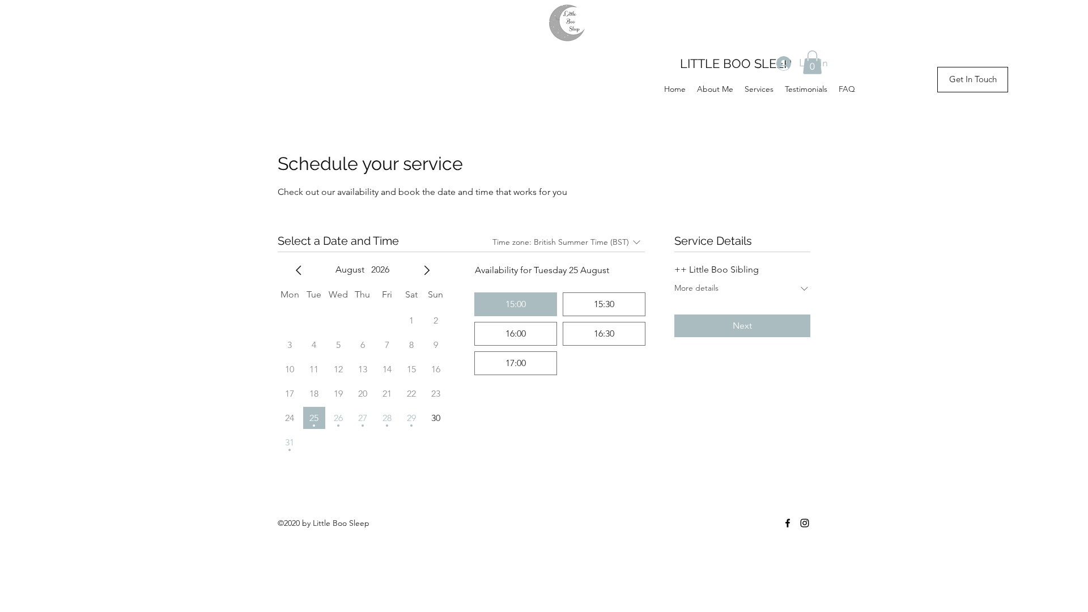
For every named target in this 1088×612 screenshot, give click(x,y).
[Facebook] (787, 523)
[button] (812, 62)
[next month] (427, 270)
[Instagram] (804, 523)
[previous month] (298, 270)
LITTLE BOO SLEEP (736, 63)
